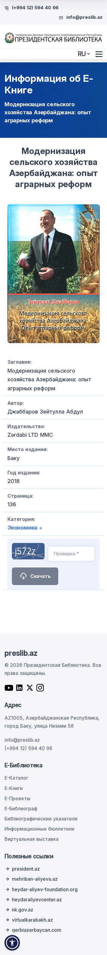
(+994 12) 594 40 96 (35, 7)
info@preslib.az (84, 17)
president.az (26, 869)
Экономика (22, 527)
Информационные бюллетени (39, 829)
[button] (12, 943)
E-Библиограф (20, 808)
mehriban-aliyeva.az (35, 879)
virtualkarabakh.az (32, 920)
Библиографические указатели (40, 819)
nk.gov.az (22, 910)
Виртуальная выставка (31, 839)
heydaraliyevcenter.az (37, 899)
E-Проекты (17, 798)
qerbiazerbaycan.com (36, 930)
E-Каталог (16, 778)
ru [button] (82, 54)
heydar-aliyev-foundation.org (45, 889)
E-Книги (13, 788)
